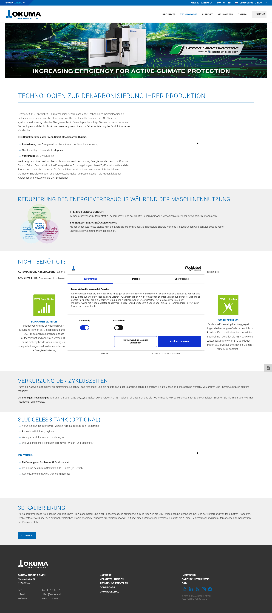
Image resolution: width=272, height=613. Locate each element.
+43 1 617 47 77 (51, 590)
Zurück (28, 536)
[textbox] (259, 14)
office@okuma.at (51, 594)
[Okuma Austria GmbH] (24, 14)
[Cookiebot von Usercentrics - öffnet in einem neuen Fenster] (187, 268)
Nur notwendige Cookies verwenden (135, 341)
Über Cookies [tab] (182, 279)
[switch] (116, 327)
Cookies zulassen (179, 341)
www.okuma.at (50, 598)
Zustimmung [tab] (90, 279)
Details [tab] (136, 279)
